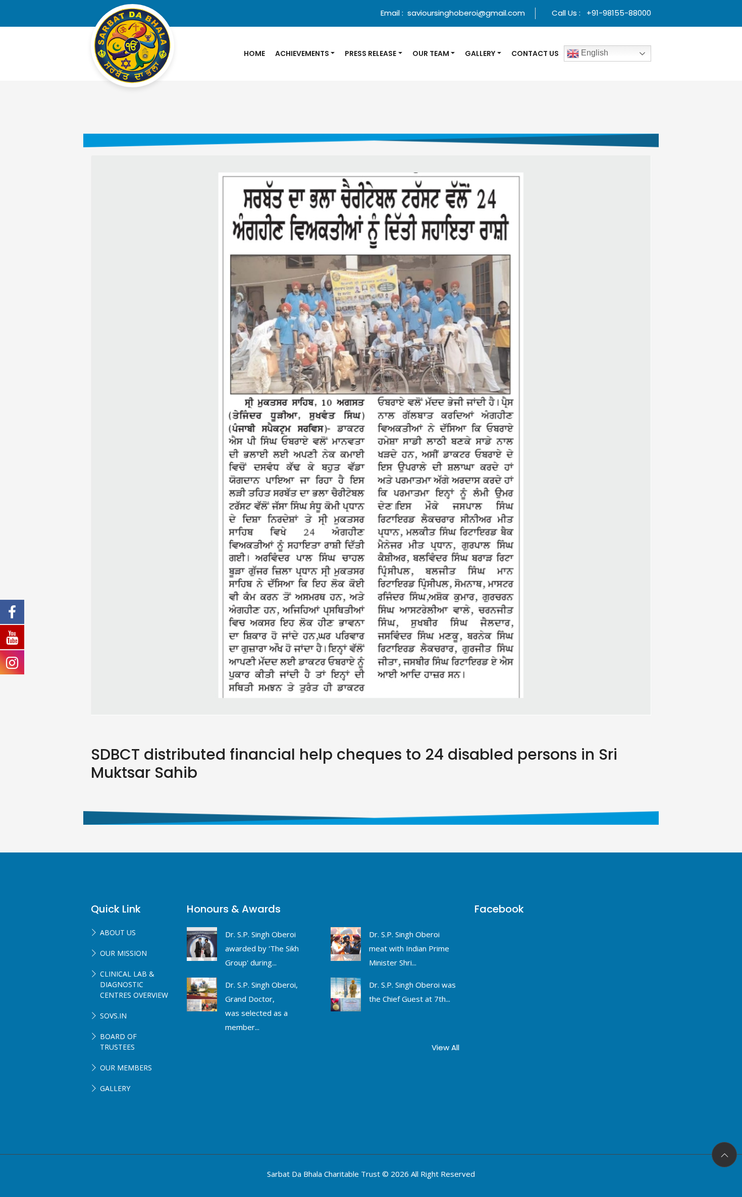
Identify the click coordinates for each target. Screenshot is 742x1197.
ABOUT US (118, 932)
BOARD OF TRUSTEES (118, 1042)
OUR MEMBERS (126, 1067)
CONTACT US (535, 53)
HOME (254, 53)
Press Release (370, 53)
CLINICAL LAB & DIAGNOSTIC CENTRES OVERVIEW (134, 984)
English (593, 52)
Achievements (302, 53)
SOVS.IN (113, 1015)
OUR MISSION (123, 953)
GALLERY (115, 1088)
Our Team (430, 53)
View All (445, 1047)
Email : (453, 13)
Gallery (480, 53)
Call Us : (601, 13)
